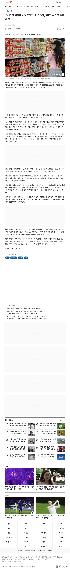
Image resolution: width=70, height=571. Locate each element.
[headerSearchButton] (57, 2)
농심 (7, 257)
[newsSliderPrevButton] (59, 420)
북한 (43, 528)
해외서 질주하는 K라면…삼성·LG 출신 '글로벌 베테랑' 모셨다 (24, 311)
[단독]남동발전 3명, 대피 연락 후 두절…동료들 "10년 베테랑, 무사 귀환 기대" (18, 457)
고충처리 (50, 551)
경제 (43, 524)
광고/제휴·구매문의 (30, 551)
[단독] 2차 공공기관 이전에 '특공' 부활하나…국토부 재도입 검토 (48, 441)
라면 (26, 257)
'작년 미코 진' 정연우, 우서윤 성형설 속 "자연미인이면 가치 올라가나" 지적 (18, 441)
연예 (6, 466)
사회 (26, 524)
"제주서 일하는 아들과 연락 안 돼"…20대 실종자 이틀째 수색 (18, 449)
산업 (6, 11)
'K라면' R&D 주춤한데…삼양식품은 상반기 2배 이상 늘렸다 (24, 309)
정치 (9, 524)
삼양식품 (13, 257)
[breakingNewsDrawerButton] (60, 2)
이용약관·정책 (41, 551)
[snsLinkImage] (57, 566)
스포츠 (7, 495)
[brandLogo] (8, 1)
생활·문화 (9, 537)
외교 (26, 528)
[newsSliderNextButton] (63, 420)
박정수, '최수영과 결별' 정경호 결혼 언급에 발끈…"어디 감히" (18, 426)
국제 (61, 524)
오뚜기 (20, 257)
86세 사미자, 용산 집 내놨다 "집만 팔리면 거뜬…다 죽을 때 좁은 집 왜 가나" (18, 433)
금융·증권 (61, 528)
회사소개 (20, 551)
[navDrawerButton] (63, 2)
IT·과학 (43, 533)
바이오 (61, 533)
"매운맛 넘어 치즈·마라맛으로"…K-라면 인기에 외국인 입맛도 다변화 (27, 319)
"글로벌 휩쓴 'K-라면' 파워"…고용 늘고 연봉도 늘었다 (22, 314)
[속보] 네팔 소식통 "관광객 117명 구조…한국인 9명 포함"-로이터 (48, 457)
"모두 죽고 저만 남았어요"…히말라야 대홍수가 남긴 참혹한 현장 (48, 449)
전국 (9, 528)
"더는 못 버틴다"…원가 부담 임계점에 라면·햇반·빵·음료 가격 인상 (26, 316)
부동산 (26, 533)
